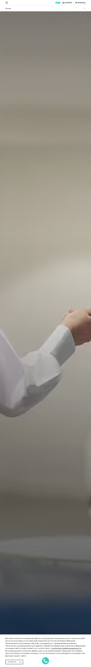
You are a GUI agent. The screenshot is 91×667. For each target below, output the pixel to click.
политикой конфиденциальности (66, 648)
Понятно (12, 662)
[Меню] (6, 2)
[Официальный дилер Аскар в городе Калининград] (74, 3)
